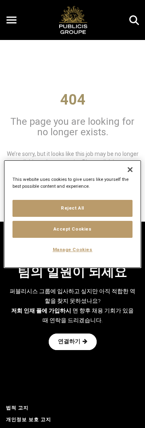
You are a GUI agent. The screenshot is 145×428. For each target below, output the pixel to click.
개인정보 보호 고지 (28, 420)
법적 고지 (17, 408)
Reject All (72, 208)
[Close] (130, 169)
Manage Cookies (73, 249)
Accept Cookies (73, 229)
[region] (72, 214)
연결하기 (69, 342)
